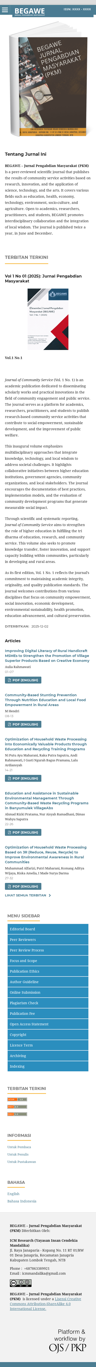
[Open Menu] (5, 10)
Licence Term (21, 1045)
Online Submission (25, 992)
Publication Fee (22, 1013)
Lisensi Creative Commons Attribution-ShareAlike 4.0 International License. (45, 1304)
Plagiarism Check (24, 1003)
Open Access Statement (29, 1024)
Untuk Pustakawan (21, 1161)
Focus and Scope (23, 960)
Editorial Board (22, 929)
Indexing (17, 1066)
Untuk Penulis (18, 1154)
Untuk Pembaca (19, 1147)
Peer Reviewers (23, 939)
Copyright (18, 1034)
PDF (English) (25, 680)
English (13, 1193)
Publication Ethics (24, 971)
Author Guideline (24, 981)
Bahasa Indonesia (21, 1201)
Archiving (18, 1055)
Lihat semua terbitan (25, 895)
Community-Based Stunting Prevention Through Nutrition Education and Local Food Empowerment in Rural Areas (45, 700)
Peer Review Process (27, 950)
